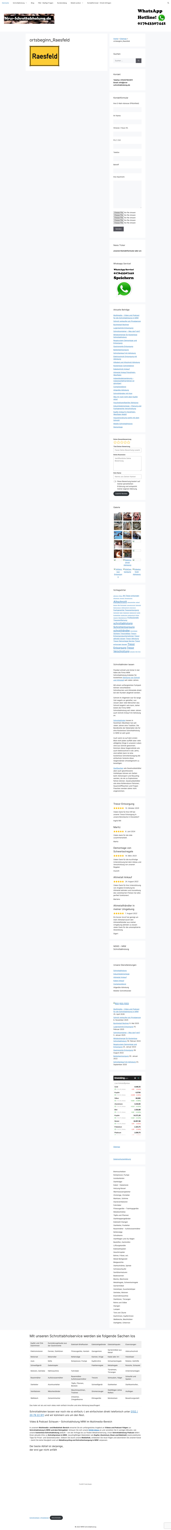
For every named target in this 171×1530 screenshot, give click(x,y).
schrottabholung (123, 623)
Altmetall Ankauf (120, 977)
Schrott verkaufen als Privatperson (127, 321)
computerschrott (131, 605)
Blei (119, 605)
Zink (136, 651)
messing (115, 618)
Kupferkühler (116, 615)
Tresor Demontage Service (123, 641)
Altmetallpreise (128, 598)
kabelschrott (133, 613)
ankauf (138, 602)
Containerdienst (119, 387)
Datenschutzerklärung (122, 1159)
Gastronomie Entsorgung (123, 346)
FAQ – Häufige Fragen (45, 3)
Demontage (118, 427)
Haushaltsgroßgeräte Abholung (125, 403)
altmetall (122, 598)
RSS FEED (124, 1003)
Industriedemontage (121, 974)
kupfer (138, 613)
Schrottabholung (19, 3)
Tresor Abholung (132, 639)
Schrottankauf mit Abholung (124, 353)
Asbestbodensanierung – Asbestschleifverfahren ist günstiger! (123, 380)
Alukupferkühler (131, 602)
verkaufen (132, 651)
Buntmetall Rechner (121, 325)
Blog (32, 3)
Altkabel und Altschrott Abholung (126, 362)
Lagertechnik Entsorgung (123, 328)
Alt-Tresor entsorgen (131, 596)
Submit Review (121, 494)
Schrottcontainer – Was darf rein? (126, 331)
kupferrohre (124, 615)
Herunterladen (56, 1518)
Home (115, 39)
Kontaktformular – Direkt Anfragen (99, 3)
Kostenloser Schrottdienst (123, 366)
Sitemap (123, 39)
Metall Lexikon (76, 3)
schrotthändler (121, 630)
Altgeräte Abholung (121, 390)
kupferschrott (131, 615)
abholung (116, 596)
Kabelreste (126, 613)
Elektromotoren (117, 607)
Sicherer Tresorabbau (121, 634)
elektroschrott (125, 607)
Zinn (139, 651)
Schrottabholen (119, 720)
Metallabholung (122, 618)
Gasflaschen (118, 768)
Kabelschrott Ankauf (121, 369)
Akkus (120, 596)
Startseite (5, 3)
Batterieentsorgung (121, 350)
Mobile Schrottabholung (122, 424)
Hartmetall (116, 613)
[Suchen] (138, 60)
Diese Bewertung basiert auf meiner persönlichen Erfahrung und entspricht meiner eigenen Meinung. (128, 485)
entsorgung (132, 607)
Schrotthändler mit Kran (122, 393)
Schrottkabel (133, 631)
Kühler (137, 615)
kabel (121, 613)
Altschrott (120, 601)
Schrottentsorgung (124, 627)
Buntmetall (123, 605)
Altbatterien (116, 598)
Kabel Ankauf (118, 981)
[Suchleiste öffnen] (168, 3)
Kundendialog (62, 3)
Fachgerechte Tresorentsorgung (126, 610)
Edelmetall (138, 605)
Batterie (115, 605)
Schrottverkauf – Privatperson (39, 1518)
